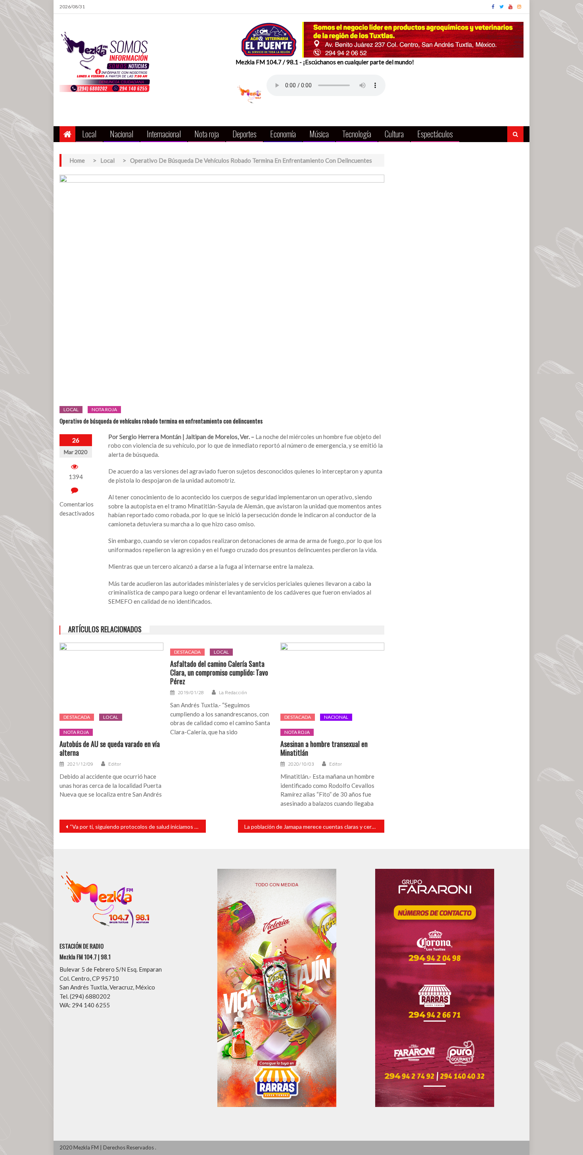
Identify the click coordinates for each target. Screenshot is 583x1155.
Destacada (76, 717)
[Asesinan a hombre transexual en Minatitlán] (332, 675)
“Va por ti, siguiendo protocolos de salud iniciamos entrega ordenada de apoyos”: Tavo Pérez (138, 826)
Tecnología (356, 133)
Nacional (121, 133)
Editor (114, 764)
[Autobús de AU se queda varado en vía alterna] (111, 675)
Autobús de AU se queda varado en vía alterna (109, 748)
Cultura (394, 133)
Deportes (244, 133)
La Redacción (233, 692)
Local (89, 133)
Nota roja (206, 133)
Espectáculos (435, 133)
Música (319, 133)
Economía (283, 133)
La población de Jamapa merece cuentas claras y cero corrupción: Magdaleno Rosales (314, 826)
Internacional (164, 133)
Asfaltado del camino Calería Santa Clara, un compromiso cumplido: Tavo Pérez (219, 672)
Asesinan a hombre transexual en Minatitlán (324, 748)
